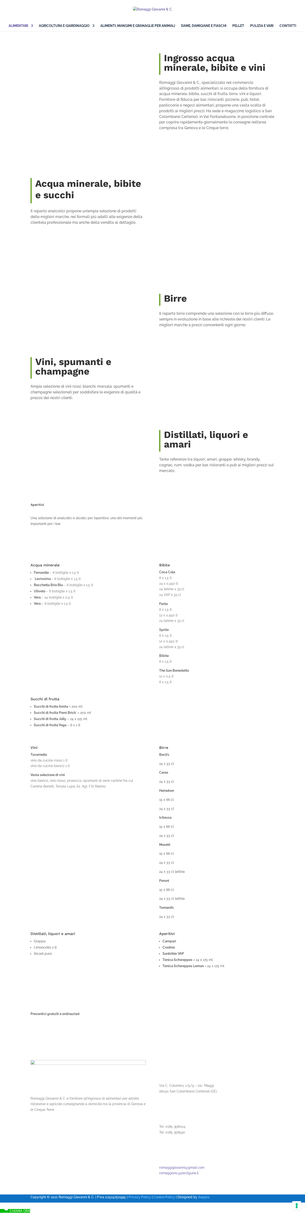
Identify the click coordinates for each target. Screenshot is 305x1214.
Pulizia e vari (262, 26)
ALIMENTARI (18, 26)
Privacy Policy (139, 1197)
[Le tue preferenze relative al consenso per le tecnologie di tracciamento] (296, 1205)
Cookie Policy (164, 1197)
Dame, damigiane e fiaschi (203, 26)
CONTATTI (288, 26)
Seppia (203, 1197)
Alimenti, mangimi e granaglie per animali (137, 26)
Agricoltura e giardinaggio (64, 26)
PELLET (238, 26)
